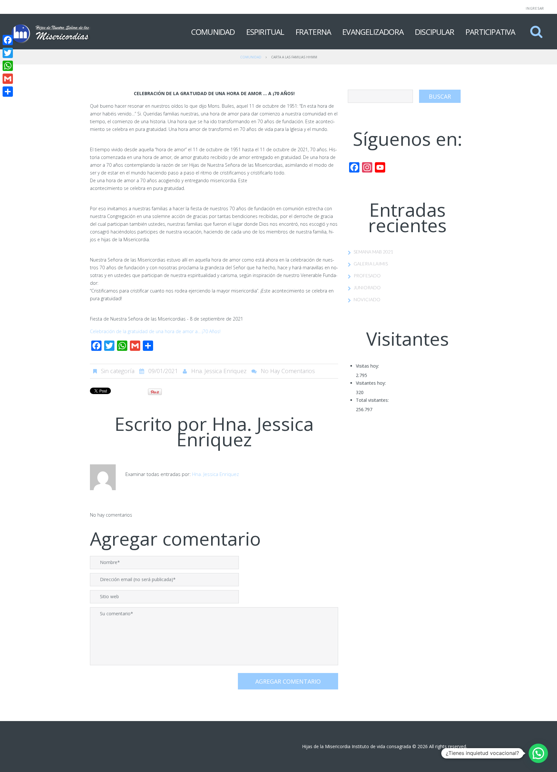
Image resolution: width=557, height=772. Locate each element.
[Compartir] (7, 91)
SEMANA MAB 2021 (373, 251)
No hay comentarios (288, 371)
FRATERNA (313, 31)
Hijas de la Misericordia (326, 746)
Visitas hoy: (367, 366)
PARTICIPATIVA (490, 31)
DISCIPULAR (434, 31)
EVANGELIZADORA (373, 31)
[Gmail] (7, 78)
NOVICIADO (367, 299)
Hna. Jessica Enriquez (219, 371)
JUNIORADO (367, 287)
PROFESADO (367, 275)
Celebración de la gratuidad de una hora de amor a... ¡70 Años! (155, 331)
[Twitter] (7, 52)
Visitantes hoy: (371, 383)
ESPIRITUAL (265, 31)
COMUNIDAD (213, 31)
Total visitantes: (372, 400)
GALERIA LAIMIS (371, 263)
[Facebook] (7, 40)
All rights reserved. (448, 746)
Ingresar (535, 8)
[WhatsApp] (7, 65)
